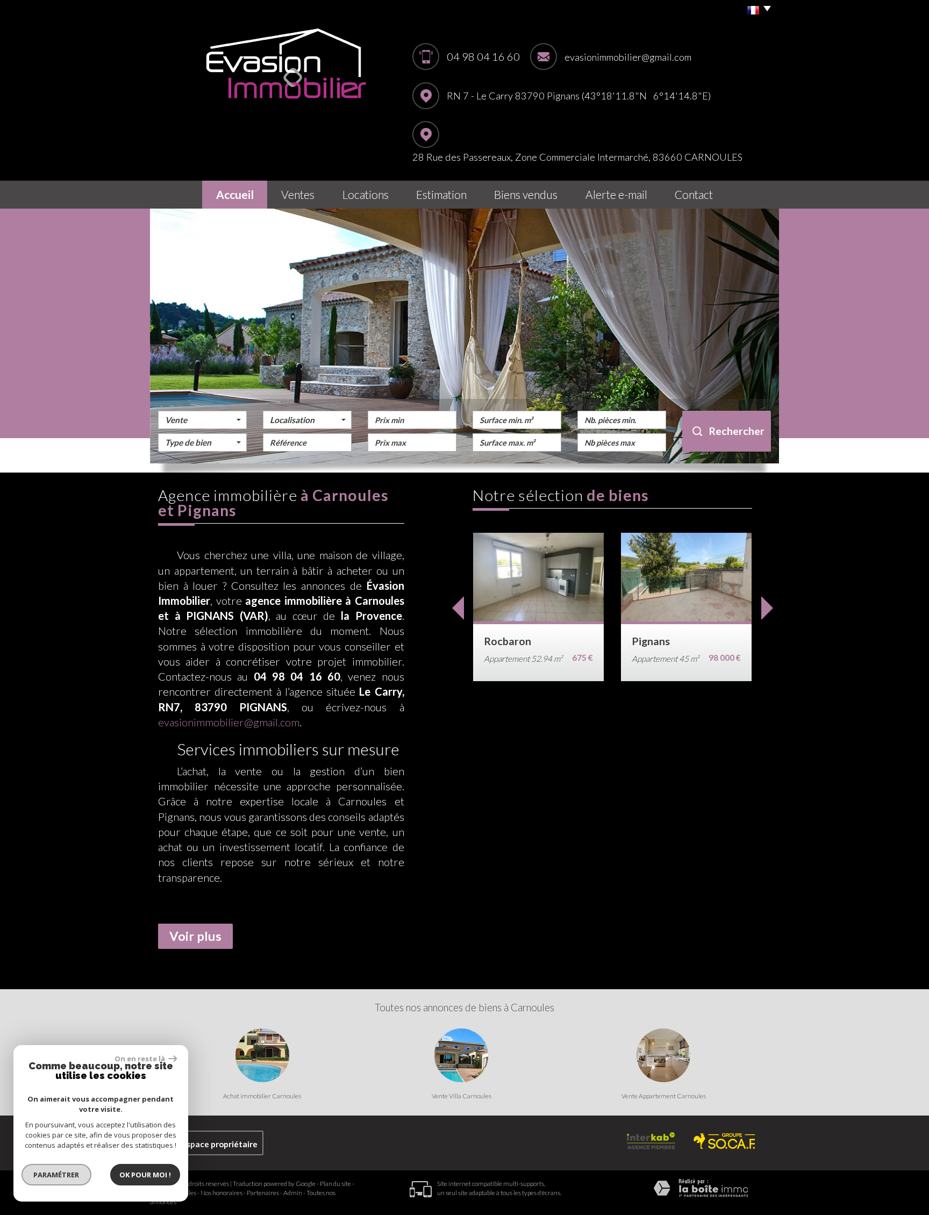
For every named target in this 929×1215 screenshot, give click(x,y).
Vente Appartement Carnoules (663, 1096)
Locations (365, 194)
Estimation (441, 194)
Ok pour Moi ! (145, 1175)
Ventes (298, 194)
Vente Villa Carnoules (461, 1096)
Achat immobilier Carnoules (262, 1096)
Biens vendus (526, 194)
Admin (292, 1193)
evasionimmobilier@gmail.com (627, 57)
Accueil (235, 194)
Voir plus (195, 936)
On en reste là (140, 1058)
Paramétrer (57, 1175)
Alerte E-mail (616, 194)
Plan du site (335, 1184)
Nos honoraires (221, 1193)
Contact (694, 194)
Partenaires (263, 1193)
